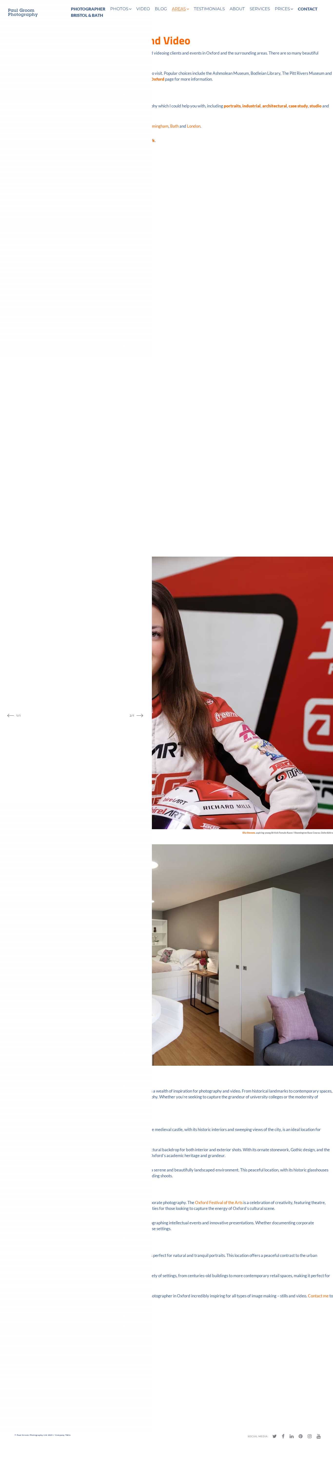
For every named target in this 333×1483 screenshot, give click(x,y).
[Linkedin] (292, 1436)
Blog (161, 8)
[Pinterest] (301, 1436)
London (193, 126)
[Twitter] (274, 1436)
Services (260, 8)
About (237, 8)
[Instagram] (310, 1436)
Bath (174, 126)
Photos (119, 8)
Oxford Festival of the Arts (219, 1202)
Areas (179, 8)
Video (143, 8)
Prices (282, 8)
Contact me (318, 1295)
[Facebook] (283, 1436)
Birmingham (157, 126)
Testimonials (209, 8)
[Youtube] (319, 1436)
